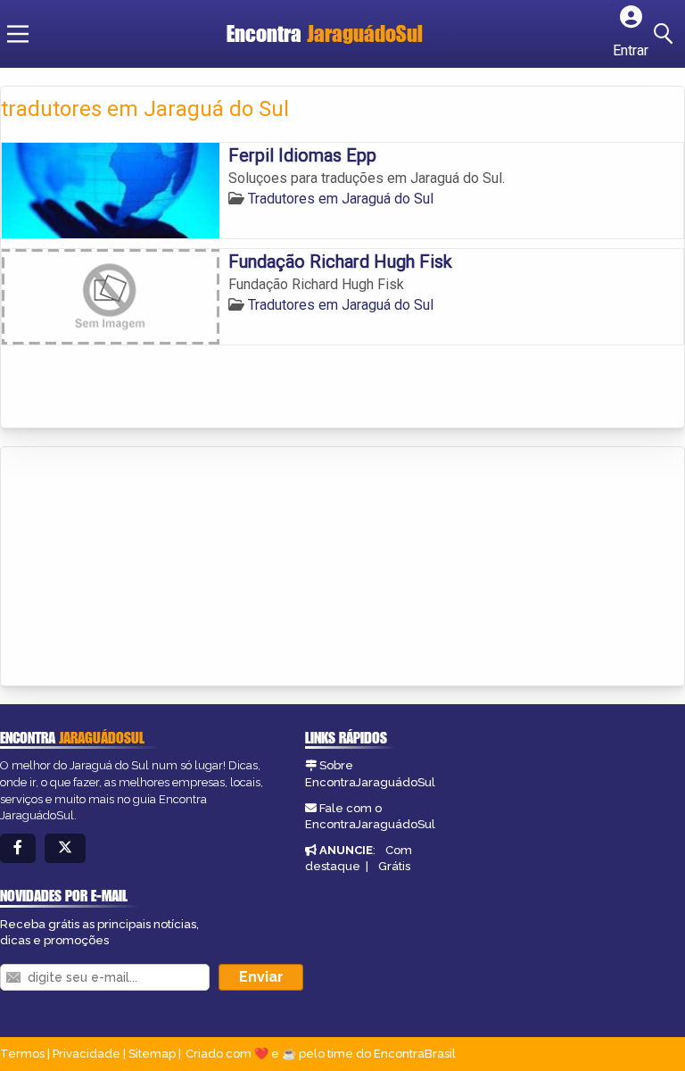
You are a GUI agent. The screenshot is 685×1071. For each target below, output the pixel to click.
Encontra (325, 33)
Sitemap (152, 1053)
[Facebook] (18, 848)
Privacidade (86, 1053)
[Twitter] (65, 848)
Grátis (394, 866)
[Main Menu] (18, 34)
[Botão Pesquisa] (666, 34)
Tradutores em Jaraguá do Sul (340, 198)
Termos (22, 1053)
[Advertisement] (134, 567)
